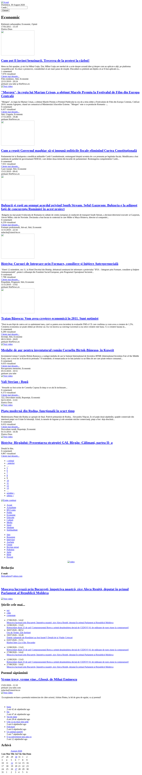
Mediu (9, 522)
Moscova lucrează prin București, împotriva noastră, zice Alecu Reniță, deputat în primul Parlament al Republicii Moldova (60, 622)
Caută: (4, 7)
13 (8, 488)
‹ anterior (11, 463)
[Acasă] (5, 2)
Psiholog (10, 549)
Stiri (8, 534)
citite (9, 613)
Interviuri (11, 539)
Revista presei (13, 547)
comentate (11, 615)
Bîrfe (9, 554)
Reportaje (11, 537)
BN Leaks (11, 510)
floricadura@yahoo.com (11, 576)
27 (16, 769)
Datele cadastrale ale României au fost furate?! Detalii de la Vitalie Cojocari (40, 637)
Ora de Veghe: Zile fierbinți (19, 632)
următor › (11, 493)
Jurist (9, 552)
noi (8, 610)
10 (8, 480)
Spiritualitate (12, 530)
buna (9, 707)
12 (8, 485)
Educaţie (10, 517)
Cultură (10, 520)
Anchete (10, 542)
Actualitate (11, 507)
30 (16, 757)
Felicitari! (11, 727)
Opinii (9, 544)
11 (8, 483)
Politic (9, 512)
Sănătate (10, 527)
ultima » (10, 495)
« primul (10, 461)
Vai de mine (12, 717)
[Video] (71, 562)
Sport (9, 525)
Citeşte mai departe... (10, 76)
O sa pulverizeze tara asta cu (19, 737)
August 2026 (16, 751)
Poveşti (10, 557)
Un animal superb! (15, 732)
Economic (11, 515)
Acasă (9, 505)
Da (8, 712)
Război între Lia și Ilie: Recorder (21, 642)
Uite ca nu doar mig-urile (18, 722)
